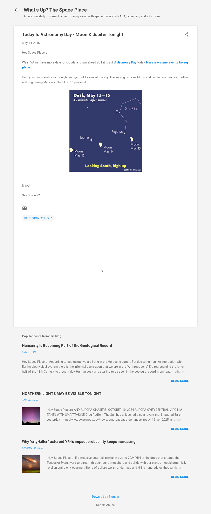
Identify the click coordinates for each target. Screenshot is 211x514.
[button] (186, 35)
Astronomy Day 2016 (38, 218)
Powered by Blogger (105, 497)
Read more (180, 381)
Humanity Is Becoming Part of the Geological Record (67, 345)
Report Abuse (105, 505)
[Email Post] (24, 209)
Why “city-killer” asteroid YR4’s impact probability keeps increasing (79, 441)
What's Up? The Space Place (55, 10)
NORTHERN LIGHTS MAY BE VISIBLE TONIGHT (61, 393)
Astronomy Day (125, 62)
